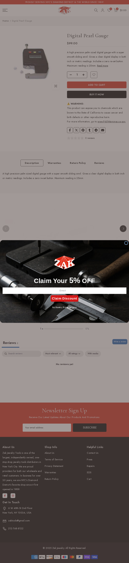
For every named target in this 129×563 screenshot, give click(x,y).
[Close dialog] (126, 242)
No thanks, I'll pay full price (64, 307)
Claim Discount (64, 298)
